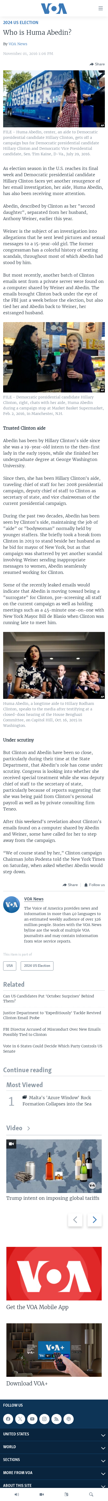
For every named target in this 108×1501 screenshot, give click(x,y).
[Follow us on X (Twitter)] (20, 1419)
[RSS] (56, 1419)
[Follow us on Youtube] (32, 1419)
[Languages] (66, 1494)
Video (14, 1128)
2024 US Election (20, 23)
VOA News (18, 44)
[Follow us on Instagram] (44, 1419)
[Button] (97, 64)
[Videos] (42, 1494)
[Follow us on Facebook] (8, 1419)
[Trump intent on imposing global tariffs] (54, 1166)
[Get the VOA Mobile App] (54, 1273)
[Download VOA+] (54, 1350)
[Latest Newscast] (17, 1494)
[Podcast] (68, 1419)
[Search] (91, 1494)
